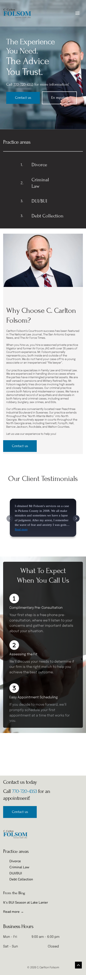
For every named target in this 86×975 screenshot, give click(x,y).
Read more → (13, 911)
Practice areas (16, 142)
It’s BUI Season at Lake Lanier (25, 902)
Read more (21, 529)
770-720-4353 (24, 791)
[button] (77, 13)
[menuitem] (27, 861)
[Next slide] (76, 518)
